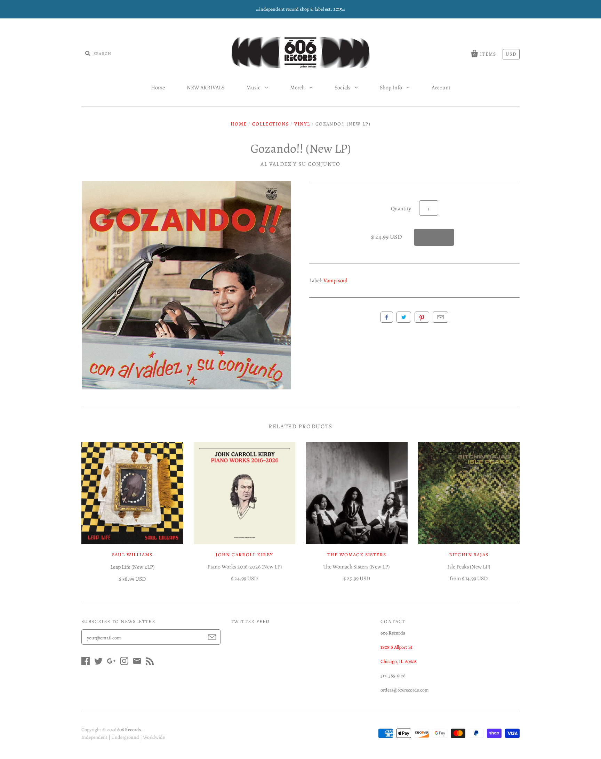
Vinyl (302, 124)
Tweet (403, 317)
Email (440, 317)
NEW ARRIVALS (205, 87)
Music (254, 87)
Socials (343, 87)
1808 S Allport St (396, 647)
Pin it (422, 317)
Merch (298, 87)
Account (441, 87)
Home (158, 87)
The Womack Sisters (356, 554)
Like (386, 317)
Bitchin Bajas (468, 554)
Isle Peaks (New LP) (468, 567)
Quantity (401, 208)
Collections (270, 124)
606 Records (129, 729)
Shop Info (391, 87)
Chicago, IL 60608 (398, 661)
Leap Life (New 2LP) (132, 567)
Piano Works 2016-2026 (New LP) (244, 567)
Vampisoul (335, 280)
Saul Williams (132, 554)
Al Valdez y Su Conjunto (300, 164)
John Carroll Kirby (244, 554)
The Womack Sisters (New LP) (356, 567)
